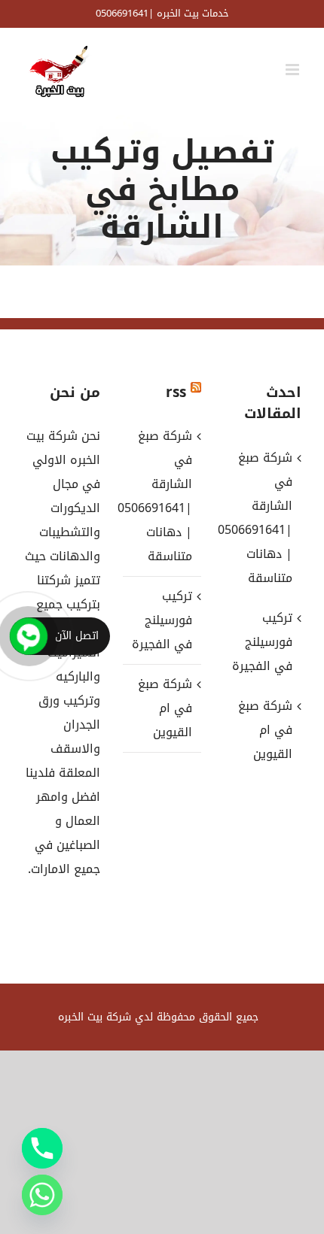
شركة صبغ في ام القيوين (164, 708)
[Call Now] (28, 636)
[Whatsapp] (42, 1195)
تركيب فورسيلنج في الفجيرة (161, 620)
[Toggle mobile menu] (293, 69)
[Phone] (42, 1148)
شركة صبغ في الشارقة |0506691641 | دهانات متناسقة (160, 496)
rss (176, 392)
